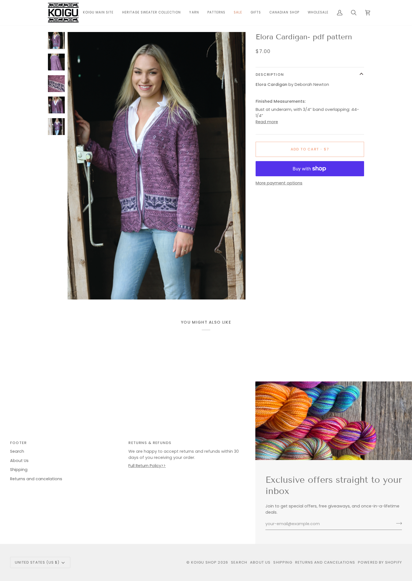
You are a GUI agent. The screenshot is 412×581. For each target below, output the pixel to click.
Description (270, 74)
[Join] (397, 523)
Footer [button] (18, 442)
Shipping (18, 469)
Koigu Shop (204, 562)
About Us (19, 460)
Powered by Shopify (380, 562)
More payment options (279, 183)
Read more (267, 122)
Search (17, 451)
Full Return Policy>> (147, 465)
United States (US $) (37, 562)
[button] (194, 12)
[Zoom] (157, 165)
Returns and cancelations (36, 479)
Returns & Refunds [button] (149, 442)
